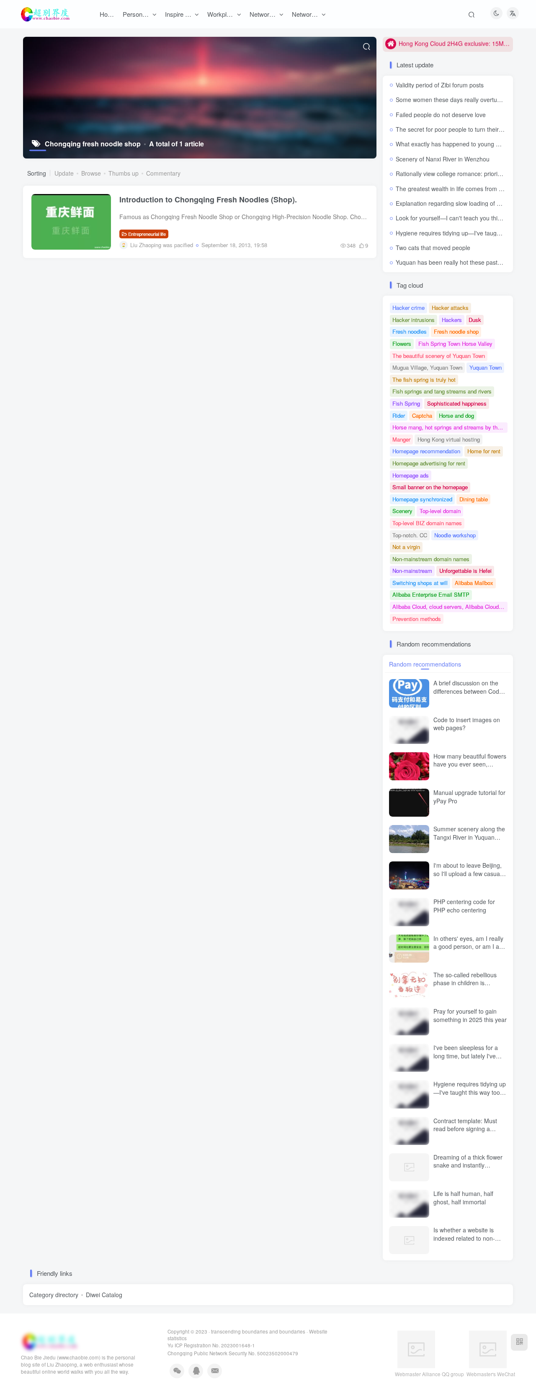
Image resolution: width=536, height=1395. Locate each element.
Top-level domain (440, 511)
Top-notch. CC (409, 535)
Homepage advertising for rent (428, 463)
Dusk (475, 320)
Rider (398, 415)
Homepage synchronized (422, 499)
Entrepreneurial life (147, 233)
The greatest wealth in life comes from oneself (457, 188)
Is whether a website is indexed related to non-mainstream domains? (464, 1238)
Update (64, 173)
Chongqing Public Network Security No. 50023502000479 (233, 1353)
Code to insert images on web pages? (466, 723)
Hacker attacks (450, 308)
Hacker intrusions (413, 320)
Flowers (401, 343)
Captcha (422, 415)
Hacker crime (408, 308)
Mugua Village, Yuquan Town (427, 367)
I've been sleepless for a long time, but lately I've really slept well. (465, 1055)
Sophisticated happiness (457, 403)
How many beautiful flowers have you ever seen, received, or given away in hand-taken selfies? (469, 768)
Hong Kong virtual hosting (448, 439)
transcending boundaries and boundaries (258, 1331)
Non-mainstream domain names (430, 559)
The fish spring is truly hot (424, 379)
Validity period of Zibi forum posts (440, 85)
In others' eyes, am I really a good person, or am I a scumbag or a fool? (468, 946)
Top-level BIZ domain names (427, 523)
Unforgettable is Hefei (465, 571)
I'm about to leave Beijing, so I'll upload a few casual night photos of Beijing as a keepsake (469, 877)
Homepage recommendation (426, 451)
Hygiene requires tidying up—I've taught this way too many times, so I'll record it (469, 1092)
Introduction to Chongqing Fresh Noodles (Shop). (208, 199)
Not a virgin (406, 547)
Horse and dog (456, 415)
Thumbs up (123, 173)
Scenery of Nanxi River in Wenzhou (443, 159)
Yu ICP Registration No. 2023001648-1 (211, 1345)
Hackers (452, 320)
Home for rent (483, 451)
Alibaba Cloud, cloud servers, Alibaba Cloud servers (450, 607)
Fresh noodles (409, 331)
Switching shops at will (420, 583)
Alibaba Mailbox (474, 583)
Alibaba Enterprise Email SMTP (430, 594)
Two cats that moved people (433, 247)
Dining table (473, 499)
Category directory (53, 1294)
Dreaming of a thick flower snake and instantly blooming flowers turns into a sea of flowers (469, 1169)
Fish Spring (406, 403)
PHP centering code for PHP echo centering (464, 905)
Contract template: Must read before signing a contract (465, 1129)
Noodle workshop (455, 535)
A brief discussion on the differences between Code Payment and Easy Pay (467, 691)
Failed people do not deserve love (441, 114)
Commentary (163, 173)
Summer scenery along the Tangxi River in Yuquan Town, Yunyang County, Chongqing (469, 841)
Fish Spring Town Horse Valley (455, 343)
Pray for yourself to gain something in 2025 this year (470, 1015)
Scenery (402, 511)
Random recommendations (425, 664)
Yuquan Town (485, 367)
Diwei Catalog (104, 1294)
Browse (91, 173)
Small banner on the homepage (430, 487)
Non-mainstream (412, 571)
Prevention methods (416, 619)
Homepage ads (410, 475)
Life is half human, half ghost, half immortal (463, 1197)
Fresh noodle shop (456, 331)
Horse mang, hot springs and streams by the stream (450, 427)
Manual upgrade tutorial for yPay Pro (469, 796)
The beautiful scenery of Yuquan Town (438, 356)
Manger (401, 439)
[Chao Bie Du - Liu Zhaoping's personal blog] (49, 1341)
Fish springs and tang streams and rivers (442, 391)
